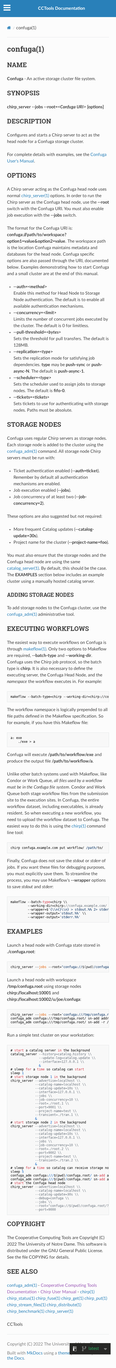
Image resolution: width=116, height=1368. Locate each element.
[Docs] (9, 27)
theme (64, 1353)
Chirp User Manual (58, 1292)
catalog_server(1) (23, 568)
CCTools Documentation (61, 8)
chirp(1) (78, 826)
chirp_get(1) (72, 1298)
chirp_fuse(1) (48, 1298)
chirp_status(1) (21, 1298)
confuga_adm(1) (22, 451)
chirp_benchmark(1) (25, 1311)
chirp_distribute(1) (64, 1305)
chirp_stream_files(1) (26, 1305)
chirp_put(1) (95, 1298)
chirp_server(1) (35, 196)
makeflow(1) (34, 649)
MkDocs (35, 1353)
